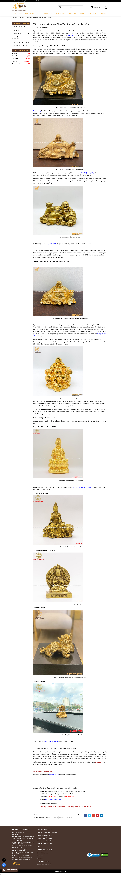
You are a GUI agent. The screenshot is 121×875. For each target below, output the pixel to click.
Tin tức (103, 14)
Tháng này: (15, 58)
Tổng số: (14, 61)
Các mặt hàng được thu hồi (44, 864)
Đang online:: (16, 63)
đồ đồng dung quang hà (51, 817)
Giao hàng (39, 858)
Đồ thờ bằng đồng (31, 14)
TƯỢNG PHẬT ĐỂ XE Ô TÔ (44, 838)
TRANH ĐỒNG (17, 30)
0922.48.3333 (25, 855)
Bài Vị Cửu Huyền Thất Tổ (20, 45)
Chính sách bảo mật (42, 853)
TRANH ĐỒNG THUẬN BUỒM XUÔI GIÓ (47, 832)
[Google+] (93, 815)
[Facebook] (85, 815)
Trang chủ (18, 14)
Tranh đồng (60, 14)
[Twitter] (89, 815)
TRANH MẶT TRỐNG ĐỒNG (44, 843)
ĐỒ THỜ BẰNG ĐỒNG (20, 26)
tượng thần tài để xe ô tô (65, 817)
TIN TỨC (39, 846)
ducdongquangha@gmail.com (26, 857)
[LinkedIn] (101, 815)
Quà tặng (72, 14)
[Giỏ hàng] (106, 6)
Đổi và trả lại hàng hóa (43, 861)
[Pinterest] (97, 815)
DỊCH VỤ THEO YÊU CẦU (20, 42)
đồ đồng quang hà (39, 817)
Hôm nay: (15, 53)
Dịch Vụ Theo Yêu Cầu (88, 14)
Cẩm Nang (21, 17)
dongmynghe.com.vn (24, 859)
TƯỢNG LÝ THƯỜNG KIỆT (44, 841)
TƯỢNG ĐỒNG (18, 33)
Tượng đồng (47, 14)
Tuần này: (15, 56)
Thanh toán (40, 855)
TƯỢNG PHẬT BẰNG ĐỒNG (44, 835)
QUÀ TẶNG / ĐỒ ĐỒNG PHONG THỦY (19, 38)
